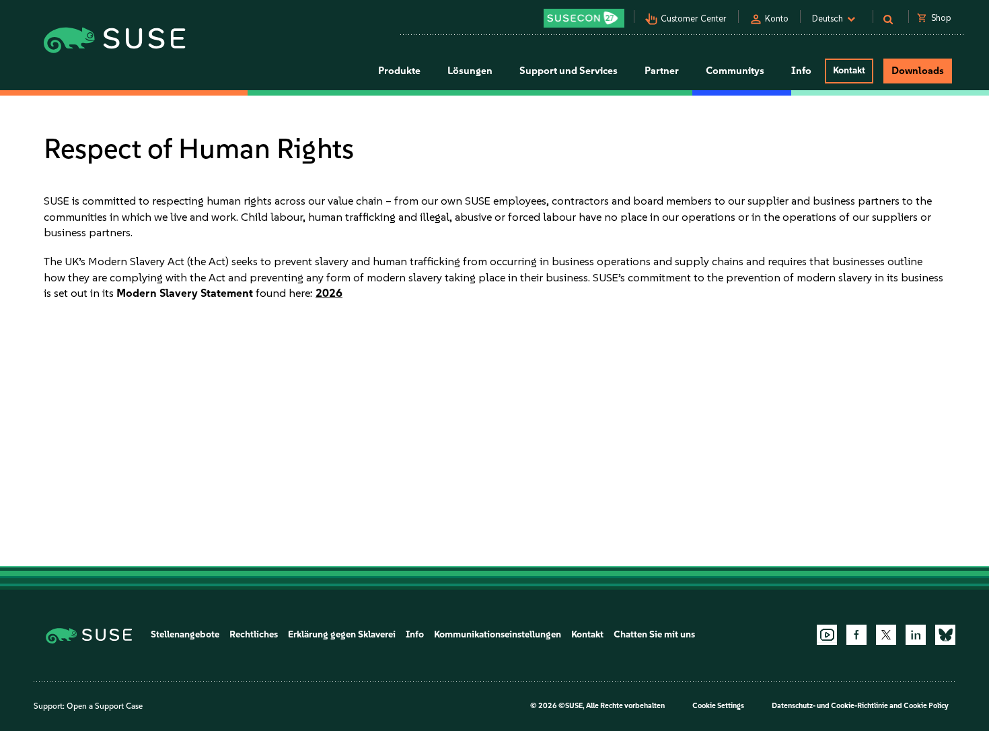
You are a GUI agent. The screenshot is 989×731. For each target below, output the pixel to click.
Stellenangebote (185, 634)
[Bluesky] (945, 635)
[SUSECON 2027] (584, 18)
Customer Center (694, 18)
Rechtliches (253, 634)
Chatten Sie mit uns (654, 634)
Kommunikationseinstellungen (497, 634)
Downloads (917, 71)
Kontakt (849, 70)
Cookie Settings (718, 705)
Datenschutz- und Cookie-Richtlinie (830, 705)
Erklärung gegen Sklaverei (342, 634)
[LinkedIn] (916, 635)
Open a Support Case (105, 706)
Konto (777, 18)
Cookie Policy (926, 705)
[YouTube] (827, 635)
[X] (886, 635)
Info (415, 634)
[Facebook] (856, 635)
